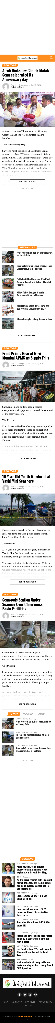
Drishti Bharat (18, 87)
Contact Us (16, 1002)
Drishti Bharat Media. (26, 1016)
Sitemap (28, 1006)
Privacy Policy (45, 1002)
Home (5, 1002)
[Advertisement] (27, 27)
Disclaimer (30, 1002)
